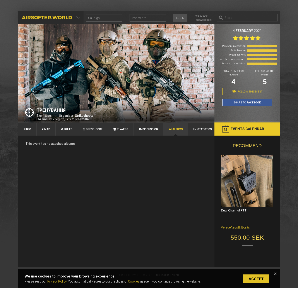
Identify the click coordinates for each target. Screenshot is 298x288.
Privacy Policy (57, 281)
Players (122, 129)
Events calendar (247, 129)
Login (180, 17)
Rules (68, 129)
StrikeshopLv (84, 115)
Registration (201, 15)
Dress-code (94, 129)
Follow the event (249, 91)
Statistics (204, 129)
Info (28, 129)
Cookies (133, 281)
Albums (177, 129)
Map (47, 129)
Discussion (150, 129)
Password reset (203, 19)
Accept (256, 279)
